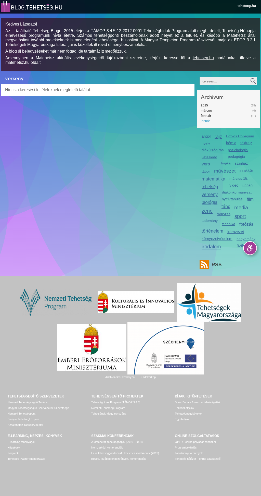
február (206, 116)
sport (240, 216)
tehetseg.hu (247, 6)
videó (233, 185)
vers (206, 164)
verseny (210, 194)
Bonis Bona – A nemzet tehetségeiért (197, 402)
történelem (212, 231)
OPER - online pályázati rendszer (195, 441)
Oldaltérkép (148, 377)
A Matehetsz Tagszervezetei (25, 424)
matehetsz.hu (17, 62)
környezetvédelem (217, 238)
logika (226, 163)
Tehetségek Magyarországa (108, 413)
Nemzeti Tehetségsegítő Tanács (28, 402)
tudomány (210, 221)
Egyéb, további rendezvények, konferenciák (118, 458)
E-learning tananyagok (21, 441)
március (207, 110)
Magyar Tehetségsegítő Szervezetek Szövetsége (38, 407)
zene (207, 211)
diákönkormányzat (237, 192)
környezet (235, 231)
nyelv (206, 143)
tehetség (210, 186)
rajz (218, 136)
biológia (209, 202)
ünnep (247, 185)
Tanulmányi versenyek (189, 453)
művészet (225, 171)
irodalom (211, 246)
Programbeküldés (186, 447)
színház (241, 163)
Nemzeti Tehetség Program (108, 407)
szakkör (246, 170)
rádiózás (223, 214)
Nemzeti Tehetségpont (21, 413)
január (205, 121)
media (241, 207)
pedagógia (236, 156)
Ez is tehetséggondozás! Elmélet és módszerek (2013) (125, 453)
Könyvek (13, 453)
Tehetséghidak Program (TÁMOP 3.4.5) (115, 402)
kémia (231, 143)
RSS (217, 264)
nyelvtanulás (232, 199)
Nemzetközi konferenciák (107, 447)
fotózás (246, 224)
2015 (204, 105)
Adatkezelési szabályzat (120, 377)
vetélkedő (209, 157)
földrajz (246, 143)
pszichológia (238, 150)
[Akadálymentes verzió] (250, 248)
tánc (225, 206)
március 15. (238, 178)
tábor (206, 171)
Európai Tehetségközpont (23, 419)
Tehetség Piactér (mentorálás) (26, 458)
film (250, 199)
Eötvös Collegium (240, 136)
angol (206, 136)
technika (228, 224)
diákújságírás (213, 150)
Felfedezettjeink (184, 407)
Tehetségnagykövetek (188, 413)
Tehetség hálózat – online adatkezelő (197, 458)
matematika (213, 179)
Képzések (14, 447)
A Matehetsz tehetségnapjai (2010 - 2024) (117, 441)
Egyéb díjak (182, 419)
